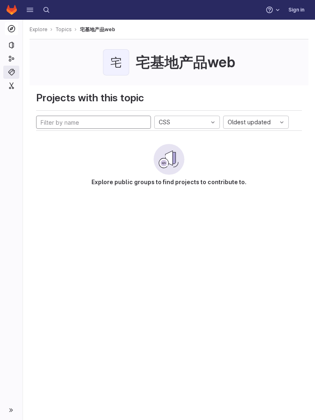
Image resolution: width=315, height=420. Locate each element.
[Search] (46, 9)
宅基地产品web (97, 29)
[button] (30, 9)
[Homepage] (11, 10)
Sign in (296, 10)
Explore (39, 29)
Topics (64, 29)
